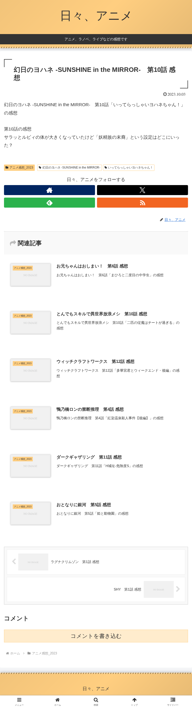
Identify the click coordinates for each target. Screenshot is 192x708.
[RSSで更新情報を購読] (142, 203)
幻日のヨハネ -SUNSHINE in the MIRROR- (71, 167)
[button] (177, 653)
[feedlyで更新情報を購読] (49, 203)
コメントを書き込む (96, 636)
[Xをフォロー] (142, 190)
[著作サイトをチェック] (49, 190)
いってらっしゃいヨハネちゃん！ (130, 167)
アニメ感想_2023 (21, 167)
